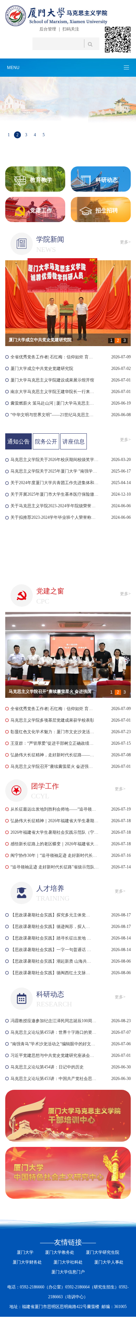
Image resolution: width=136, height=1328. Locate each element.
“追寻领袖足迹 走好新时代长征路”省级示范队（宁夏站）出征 (54, 867)
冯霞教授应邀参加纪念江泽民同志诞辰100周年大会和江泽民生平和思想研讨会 (54, 1020)
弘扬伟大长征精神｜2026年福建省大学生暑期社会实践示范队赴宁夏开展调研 (54, 820)
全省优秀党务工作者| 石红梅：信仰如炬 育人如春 (53, 357)
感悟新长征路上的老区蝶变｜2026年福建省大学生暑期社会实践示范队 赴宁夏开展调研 (54, 843)
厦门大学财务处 (27, 1262)
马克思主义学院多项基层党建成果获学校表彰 (52, 720)
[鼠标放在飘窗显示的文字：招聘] (62, 331)
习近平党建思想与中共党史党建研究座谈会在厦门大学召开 (54, 1055)
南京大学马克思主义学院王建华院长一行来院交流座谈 (53, 391)
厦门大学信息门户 (68, 1271)
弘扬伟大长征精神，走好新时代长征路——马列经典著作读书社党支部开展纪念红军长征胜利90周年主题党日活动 (53, 754)
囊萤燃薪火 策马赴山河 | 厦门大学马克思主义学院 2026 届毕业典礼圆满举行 (53, 403)
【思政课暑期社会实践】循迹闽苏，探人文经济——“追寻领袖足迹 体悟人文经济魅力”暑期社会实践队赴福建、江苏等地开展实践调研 (51, 926)
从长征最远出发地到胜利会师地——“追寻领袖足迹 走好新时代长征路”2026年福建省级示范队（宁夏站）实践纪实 (54, 809)
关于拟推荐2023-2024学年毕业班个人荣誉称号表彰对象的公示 (54, 517)
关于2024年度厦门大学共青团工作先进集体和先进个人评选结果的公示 (54, 482)
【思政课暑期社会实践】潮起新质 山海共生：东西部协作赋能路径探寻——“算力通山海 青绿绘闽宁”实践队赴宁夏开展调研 (51, 961)
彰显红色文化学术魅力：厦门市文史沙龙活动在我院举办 (53, 731)
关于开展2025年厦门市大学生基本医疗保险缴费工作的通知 (54, 494)
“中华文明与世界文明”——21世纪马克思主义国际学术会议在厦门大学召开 (53, 414)
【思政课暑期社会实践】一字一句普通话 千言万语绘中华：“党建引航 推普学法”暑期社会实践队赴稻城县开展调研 (51, 949)
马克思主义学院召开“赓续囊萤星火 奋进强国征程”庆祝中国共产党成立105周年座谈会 (53, 766)
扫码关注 (70, 29)
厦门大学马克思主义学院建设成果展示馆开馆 (52, 380)
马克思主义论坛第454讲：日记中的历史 (47, 1067)
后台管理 (47, 29)
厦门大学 (25, 1252)
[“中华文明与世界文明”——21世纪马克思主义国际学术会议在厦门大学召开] (68, 303)
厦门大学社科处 (68, 1262)
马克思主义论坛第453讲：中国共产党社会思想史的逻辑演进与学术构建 (54, 1078)
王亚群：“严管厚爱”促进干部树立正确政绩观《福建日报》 (53, 743)
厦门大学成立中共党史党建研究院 (41, 368)
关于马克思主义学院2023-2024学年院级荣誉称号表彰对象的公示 (54, 505)
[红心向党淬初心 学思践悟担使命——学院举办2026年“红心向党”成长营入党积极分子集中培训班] (68, 655)
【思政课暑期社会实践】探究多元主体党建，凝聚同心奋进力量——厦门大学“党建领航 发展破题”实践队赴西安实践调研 (51, 915)
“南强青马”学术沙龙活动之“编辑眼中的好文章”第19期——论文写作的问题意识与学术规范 (54, 1043)
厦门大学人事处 (108, 1262)
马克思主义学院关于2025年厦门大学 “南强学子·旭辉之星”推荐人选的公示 (54, 471)
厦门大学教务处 (59, 1252)
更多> (125, 242)
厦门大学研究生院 (102, 1252)
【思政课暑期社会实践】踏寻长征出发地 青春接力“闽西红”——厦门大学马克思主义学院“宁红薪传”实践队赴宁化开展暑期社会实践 (51, 938)
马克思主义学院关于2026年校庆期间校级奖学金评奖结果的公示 (54, 459)
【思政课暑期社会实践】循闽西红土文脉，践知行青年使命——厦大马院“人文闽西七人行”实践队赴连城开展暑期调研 (51, 972)
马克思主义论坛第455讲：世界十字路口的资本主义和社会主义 (54, 1032)
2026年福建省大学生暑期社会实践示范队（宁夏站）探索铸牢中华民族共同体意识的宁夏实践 (54, 832)
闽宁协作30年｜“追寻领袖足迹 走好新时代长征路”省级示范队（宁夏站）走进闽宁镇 (54, 855)
